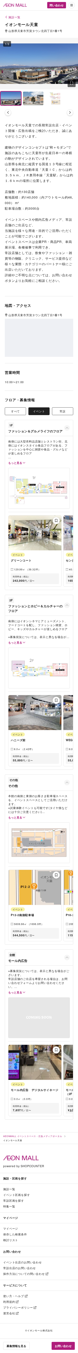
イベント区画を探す (16, 1195)
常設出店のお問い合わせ (19, 1268)
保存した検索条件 (15, 1234)
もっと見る (15, 463)
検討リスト (10, 1240)
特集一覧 (9, 1206)
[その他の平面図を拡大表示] (39, 843)
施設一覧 (9, 1189)
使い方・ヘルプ (13, 1296)
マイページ (10, 1228)
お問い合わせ (63, 1346)
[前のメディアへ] (8, 112)
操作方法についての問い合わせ (24, 1274)
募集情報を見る (16, 1346)
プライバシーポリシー (18, 1307)
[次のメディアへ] (70, 112)
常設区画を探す (13, 1200)
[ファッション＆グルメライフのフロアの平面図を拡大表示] (39, 488)
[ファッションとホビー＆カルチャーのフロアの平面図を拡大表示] (39, 668)
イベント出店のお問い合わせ (22, 1262)
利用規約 (9, 1302)
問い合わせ (57, 5)
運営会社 (9, 1313)
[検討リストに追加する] (56, 520)
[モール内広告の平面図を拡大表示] (39, 1018)
